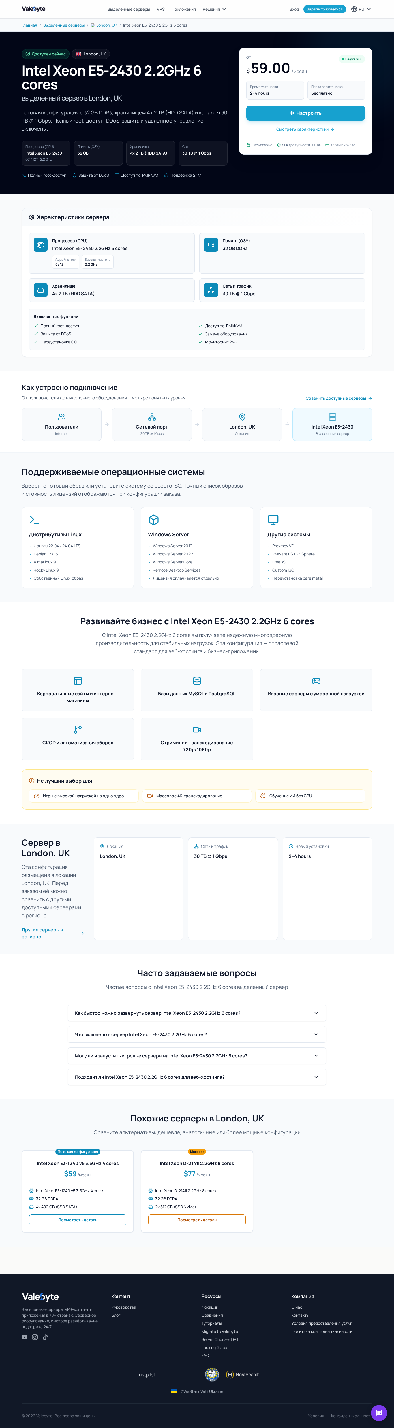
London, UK (106, 25)
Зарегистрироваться (325, 9)
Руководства (124, 1307)
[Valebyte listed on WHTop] (212, 1375)
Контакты (300, 1315)
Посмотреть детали (77, 1219)
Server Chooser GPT (220, 1339)
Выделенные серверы (129, 9)
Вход (294, 9)
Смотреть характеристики (302, 129)
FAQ (205, 1355)
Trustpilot (145, 1374)
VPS (161, 9)
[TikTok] (45, 1337)
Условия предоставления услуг (322, 1323)
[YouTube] (24, 1337)
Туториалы (212, 1323)
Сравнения (212, 1315)
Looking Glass (214, 1347)
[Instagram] (35, 1337)
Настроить (309, 113)
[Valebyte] (40, 1297)
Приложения (184, 9)
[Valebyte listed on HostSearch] (242, 1375)
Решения (215, 9)
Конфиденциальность (351, 1415)
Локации (210, 1307)
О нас (297, 1307)
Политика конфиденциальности (322, 1331)
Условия (316, 1415)
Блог (116, 1315)
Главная (29, 25)
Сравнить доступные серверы (336, 398)
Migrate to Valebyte (220, 1331)
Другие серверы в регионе (42, 933)
